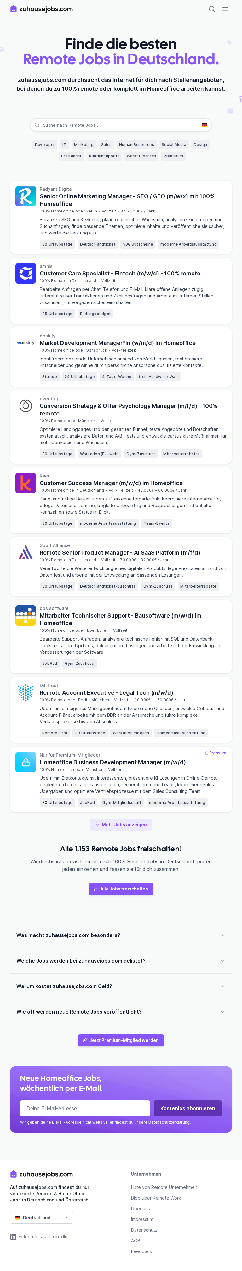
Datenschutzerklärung (169, 1122)
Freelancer (71, 156)
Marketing (84, 144)
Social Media (174, 144)
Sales (106, 144)
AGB (135, 1240)
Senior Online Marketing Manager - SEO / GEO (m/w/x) (127, 200)
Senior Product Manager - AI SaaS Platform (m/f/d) (120, 552)
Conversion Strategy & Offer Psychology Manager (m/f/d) (128, 410)
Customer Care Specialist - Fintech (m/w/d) (120, 273)
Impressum (142, 1219)
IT (64, 144)
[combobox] (43, 125)
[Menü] (225, 9)
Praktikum (173, 156)
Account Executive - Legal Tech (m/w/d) (106, 692)
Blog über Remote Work (156, 1197)
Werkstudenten (141, 156)
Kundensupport (104, 156)
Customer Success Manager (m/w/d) (111, 483)
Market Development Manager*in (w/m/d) (118, 343)
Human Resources (136, 144)
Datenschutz (144, 1230)
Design (200, 144)
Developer (45, 144)
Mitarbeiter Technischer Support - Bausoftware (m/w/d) (120, 619)
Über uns (140, 1208)
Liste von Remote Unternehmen (164, 1187)
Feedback (141, 1251)
